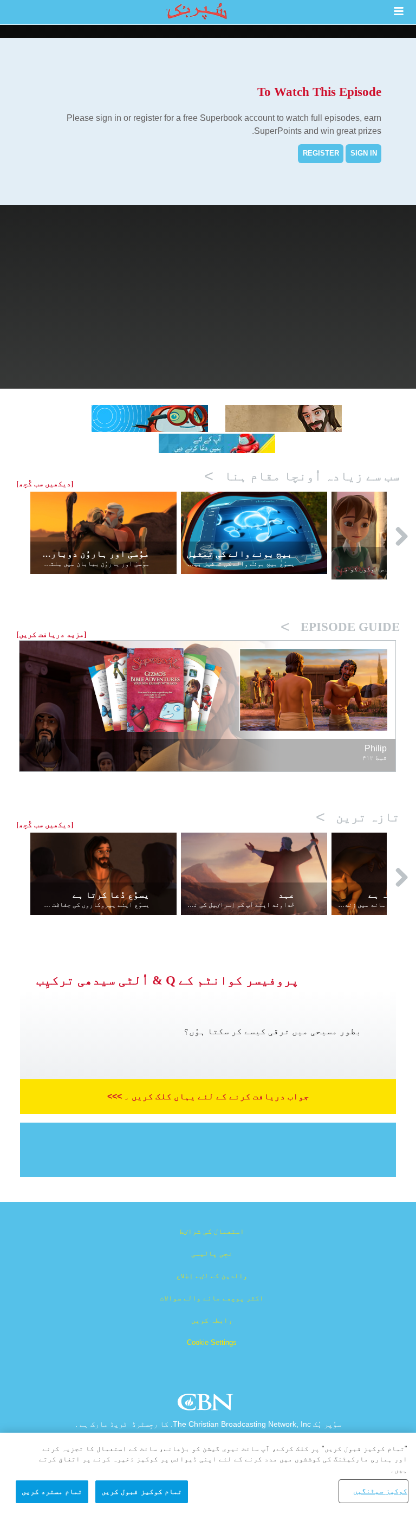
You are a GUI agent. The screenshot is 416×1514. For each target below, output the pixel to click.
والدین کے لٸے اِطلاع (212, 1276)
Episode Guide (340, 627)
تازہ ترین (358, 817)
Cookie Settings (212, 1342)
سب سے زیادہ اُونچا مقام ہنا (302, 476)
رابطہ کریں (211, 1320)
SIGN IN (363, 153)
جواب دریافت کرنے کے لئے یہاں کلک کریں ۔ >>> (208, 1096)
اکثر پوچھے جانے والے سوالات (212, 1298)
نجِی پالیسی (211, 1253)
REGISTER (321, 153)
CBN (206, 1405)
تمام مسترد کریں (52, 1491)
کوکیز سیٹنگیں (380, 1491)
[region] (208, 1473)
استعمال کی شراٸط (211, 1231)
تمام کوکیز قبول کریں (141, 1491)
